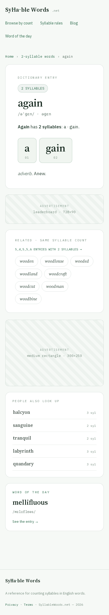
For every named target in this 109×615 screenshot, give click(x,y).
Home (9, 56)
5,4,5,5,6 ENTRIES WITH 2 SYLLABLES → (48, 249)
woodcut (27, 286)
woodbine (28, 299)
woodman (55, 286)
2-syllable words (38, 56)
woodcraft (58, 274)
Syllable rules (51, 23)
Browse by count (19, 23)
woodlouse (54, 261)
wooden (27, 261)
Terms (28, 604)
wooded (82, 261)
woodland (29, 274)
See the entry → (25, 521)
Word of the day (18, 36)
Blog (74, 23)
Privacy (11, 604)
